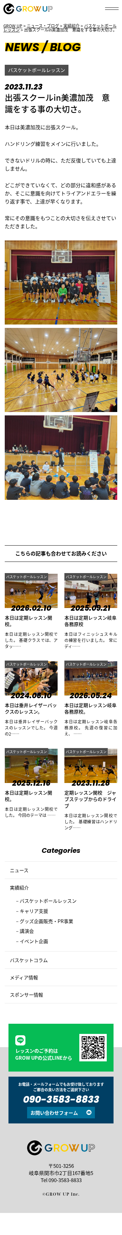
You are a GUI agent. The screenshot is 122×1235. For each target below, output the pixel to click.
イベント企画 (34, 941)
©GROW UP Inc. (61, 1194)
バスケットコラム (29, 960)
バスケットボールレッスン (36, 69)
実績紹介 (19, 887)
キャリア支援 (34, 910)
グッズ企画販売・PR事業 (46, 921)
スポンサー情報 (26, 994)
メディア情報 (24, 977)
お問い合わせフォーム (54, 1112)
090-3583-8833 (61, 1100)
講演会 (27, 930)
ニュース (19, 870)
